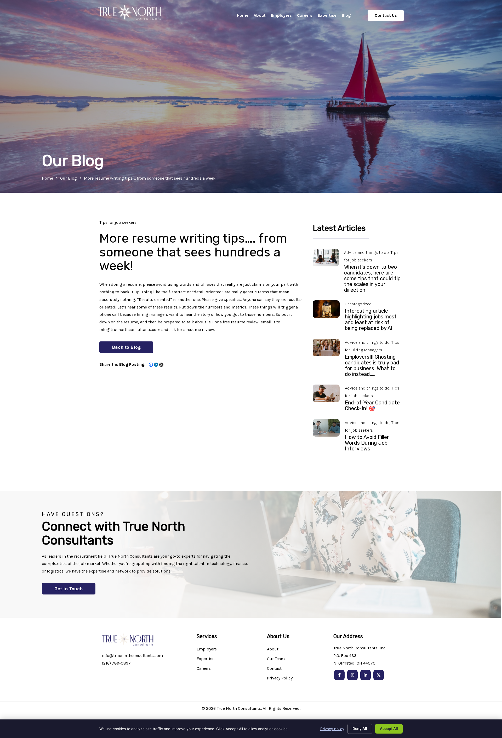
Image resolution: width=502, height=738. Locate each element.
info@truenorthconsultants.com (132, 655)
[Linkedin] (156, 365)
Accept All (389, 728)
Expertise (205, 659)
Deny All (359, 728)
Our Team (276, 659)
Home (47, 178)
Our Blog (68, 178)
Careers (204, 668)
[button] (126, 347)
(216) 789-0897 (116, 663)
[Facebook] (151, 365)
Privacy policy (332, 728)
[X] (161, 365)
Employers (207, 649)
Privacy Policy (280, 678)
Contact (274, 668)
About (272, 649)
